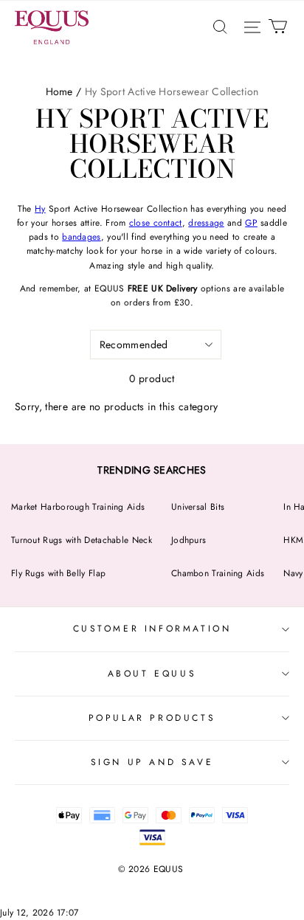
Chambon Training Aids (217, 573)
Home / (64, 91)
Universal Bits (197, 506)
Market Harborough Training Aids (78, 506)
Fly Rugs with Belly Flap (58, 573)
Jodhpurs (188, 540)
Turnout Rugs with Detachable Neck (81, 540)
